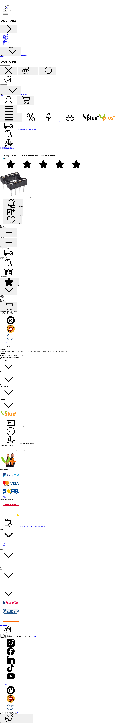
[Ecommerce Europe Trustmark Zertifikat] (11, 340)
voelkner (1, 277)
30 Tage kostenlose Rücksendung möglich (24, 137)
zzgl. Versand (15, 712)
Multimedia (4, 35)
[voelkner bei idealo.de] (11, 623)
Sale (40, 121)
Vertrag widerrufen (3, 625)
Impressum (4, 683)
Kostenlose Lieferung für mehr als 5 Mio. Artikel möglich (26, 129)
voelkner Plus (5, 44)
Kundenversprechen (6, 544)
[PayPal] (11, 478)
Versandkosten (5, 561)
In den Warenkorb (3, 247)
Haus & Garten (5, 36)
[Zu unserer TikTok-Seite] (11, 671)
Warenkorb (4, 11)
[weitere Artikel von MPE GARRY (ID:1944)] (5, 159)
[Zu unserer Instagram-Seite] (11, 646)
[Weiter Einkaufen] (8, 29)
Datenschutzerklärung (6, 682)
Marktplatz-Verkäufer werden (8, 543)
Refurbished (5, 45)
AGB (3, 681)
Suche (4, 9)
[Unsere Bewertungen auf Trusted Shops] (11, 324)
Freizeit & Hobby (6, 42)
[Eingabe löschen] (8, 71)
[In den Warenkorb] (8, 306)
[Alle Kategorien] (8, 109)
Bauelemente (5, 41)
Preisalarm (21, 206)
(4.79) (18, 285)
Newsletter (4, 564)
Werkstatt (4, 40)
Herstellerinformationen (4, 357)
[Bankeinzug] (11, 495)
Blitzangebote (59, 121)
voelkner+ (4, 541)
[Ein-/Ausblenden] (8, 290)
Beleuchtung (5, 37)
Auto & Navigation (6, 39)
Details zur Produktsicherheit (13, 357)
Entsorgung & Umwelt (6, 342)
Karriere (4, 545)
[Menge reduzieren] (8, 242)
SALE (4, 43)
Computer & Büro (6, 34)
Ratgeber (4, 565)
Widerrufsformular (6, 563)
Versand (4, 227)
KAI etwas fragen (3, 637)
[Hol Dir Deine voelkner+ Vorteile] (99, 121)
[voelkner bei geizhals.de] (11, 614)
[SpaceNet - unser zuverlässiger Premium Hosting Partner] (11, 606)
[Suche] (47, 71)
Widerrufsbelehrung (6, 562)
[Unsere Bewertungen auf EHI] (11, 332)
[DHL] (11, 508)
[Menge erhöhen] (8, 232)
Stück (1, 237)
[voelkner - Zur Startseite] (8, 24)
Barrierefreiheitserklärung (7, 684)
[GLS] (11, 517)
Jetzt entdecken (34, 636)
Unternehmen (5, 540)
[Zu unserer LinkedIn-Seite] (11, 663)
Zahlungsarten (5, 560)
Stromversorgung (5, 38)
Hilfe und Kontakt (6, 581)
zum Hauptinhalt (5, 7)
